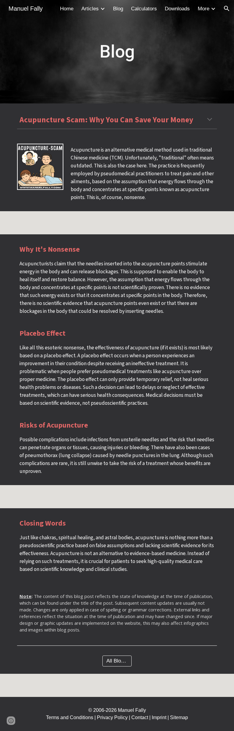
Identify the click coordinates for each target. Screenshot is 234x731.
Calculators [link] (144, 8)
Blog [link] (118, 8)
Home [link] (66, 8)
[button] (226, 8)
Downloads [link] (177, 8)
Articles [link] (90, 8)
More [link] (203, 8)
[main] (117, 51)
